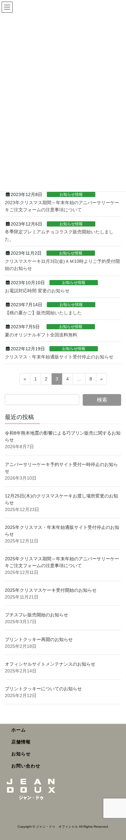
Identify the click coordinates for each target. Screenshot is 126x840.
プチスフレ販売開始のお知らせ (36, 614)
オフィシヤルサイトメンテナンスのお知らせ (50, 664)
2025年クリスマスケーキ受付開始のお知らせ (51, 590)
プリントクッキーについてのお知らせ (43, 688)
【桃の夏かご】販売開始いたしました (43, 312)
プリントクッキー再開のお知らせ (39, 639)
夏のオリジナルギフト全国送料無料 (41, 334)
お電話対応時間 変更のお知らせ (37, 290)
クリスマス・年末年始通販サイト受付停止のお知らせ (59, 356)
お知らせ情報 (71, 194)
